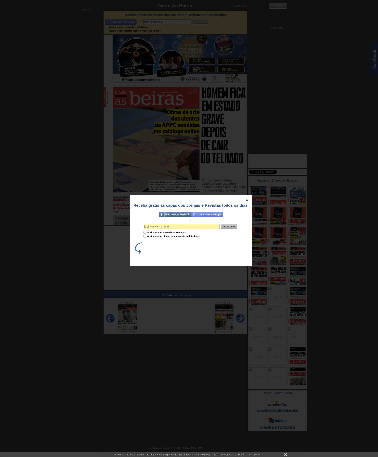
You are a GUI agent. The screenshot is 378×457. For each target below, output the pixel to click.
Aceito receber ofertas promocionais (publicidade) (173, 236)
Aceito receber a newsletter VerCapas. (166, 232)
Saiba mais (254, 454)
